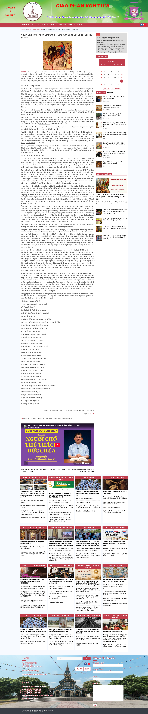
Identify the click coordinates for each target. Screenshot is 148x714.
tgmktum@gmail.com (32, 671)
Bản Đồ (79, 669)
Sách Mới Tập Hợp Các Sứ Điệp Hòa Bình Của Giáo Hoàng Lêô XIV (60, 630)
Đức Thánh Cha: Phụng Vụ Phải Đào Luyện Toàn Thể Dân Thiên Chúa (32, 601)
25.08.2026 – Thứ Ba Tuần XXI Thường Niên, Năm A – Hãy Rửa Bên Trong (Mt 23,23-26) (114, 237)
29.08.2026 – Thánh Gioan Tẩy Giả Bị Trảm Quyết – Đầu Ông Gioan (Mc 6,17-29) (114, 124)
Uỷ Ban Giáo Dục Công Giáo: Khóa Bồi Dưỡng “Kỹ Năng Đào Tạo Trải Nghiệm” (115, 645)
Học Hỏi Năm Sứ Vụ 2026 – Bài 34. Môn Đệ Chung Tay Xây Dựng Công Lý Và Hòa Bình (61, 507)
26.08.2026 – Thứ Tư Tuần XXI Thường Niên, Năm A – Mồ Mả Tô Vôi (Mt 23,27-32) (115, 228)
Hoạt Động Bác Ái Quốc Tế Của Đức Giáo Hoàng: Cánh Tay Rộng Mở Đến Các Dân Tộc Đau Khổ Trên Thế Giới (87, 543)
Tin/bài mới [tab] (101, 92)
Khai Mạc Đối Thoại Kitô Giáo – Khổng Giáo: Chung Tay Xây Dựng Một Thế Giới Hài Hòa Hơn (88, 596)
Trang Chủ (25, 24)
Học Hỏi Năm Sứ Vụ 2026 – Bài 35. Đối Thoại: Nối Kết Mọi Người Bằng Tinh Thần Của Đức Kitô (60, 495)
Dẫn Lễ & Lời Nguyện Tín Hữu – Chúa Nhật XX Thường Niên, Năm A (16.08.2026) (32, 606)
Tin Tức (43, 24)
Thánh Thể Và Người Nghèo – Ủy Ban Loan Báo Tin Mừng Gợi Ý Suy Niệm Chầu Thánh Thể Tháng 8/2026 (87, 608)
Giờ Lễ (87, 669)
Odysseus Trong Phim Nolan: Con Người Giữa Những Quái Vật (115, 599)
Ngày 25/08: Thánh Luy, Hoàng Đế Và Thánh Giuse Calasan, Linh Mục (114, 511)
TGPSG (23, 72)
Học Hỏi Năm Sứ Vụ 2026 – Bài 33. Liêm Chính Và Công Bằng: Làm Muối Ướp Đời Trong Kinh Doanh (60, 519)
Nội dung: (95, 683)
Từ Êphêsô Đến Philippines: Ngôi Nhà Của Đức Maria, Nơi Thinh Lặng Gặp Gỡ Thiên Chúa (114, 593)
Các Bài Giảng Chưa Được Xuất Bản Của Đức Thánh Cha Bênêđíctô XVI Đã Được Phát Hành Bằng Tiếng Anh (61, 643)
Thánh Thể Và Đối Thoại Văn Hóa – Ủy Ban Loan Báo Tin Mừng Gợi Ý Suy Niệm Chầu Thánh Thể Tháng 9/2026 (88, 583)
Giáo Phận (34, 24)
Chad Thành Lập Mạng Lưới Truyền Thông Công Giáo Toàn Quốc (32, 642)
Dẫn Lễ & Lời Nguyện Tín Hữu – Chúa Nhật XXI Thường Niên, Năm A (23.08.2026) (32, 587)
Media (79, 24)
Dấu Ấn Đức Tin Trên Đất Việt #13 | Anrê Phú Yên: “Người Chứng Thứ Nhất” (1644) (115, 586)
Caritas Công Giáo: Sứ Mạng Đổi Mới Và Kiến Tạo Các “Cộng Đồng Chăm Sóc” (88, 549)
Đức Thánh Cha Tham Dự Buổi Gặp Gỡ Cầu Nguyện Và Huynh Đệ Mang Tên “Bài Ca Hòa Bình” (88, 638)
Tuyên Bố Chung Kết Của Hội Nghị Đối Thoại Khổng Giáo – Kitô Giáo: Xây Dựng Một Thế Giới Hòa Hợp (88, 590)
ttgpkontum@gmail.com (40, 674)
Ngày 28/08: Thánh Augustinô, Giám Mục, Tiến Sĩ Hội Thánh (113, 162)
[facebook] (141, 24)
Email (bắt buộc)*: (98, 670)
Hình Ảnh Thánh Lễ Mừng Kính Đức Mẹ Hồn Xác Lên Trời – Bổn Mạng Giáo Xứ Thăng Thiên (33, 553)
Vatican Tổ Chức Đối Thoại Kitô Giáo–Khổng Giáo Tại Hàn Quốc (87, 602)
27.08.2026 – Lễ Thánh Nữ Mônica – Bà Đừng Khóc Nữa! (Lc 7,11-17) (115, 219)
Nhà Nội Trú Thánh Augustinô (84, 499)
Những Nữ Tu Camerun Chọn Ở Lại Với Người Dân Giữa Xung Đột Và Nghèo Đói (88, 506)
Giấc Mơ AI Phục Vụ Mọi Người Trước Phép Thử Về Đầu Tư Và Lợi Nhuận (60, 513)
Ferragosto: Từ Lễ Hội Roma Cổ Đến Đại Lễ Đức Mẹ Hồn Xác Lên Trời (115, 580)
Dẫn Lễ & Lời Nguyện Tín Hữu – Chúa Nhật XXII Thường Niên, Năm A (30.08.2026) (32, 581)
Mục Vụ (71, 24)
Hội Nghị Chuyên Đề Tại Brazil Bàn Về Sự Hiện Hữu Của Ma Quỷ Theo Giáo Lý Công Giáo (114, 153)
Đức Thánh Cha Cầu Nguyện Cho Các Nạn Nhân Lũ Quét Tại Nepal (114, 115)
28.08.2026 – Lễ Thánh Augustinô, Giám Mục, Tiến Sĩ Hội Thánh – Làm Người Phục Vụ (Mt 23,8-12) (115, 211)
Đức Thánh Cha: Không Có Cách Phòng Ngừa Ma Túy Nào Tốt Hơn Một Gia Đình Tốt (115, 134)
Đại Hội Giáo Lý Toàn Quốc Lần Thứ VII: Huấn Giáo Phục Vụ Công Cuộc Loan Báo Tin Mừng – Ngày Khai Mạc (61, 543)
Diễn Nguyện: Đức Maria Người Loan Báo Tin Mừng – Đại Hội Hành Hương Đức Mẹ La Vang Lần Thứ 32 (32, 636)
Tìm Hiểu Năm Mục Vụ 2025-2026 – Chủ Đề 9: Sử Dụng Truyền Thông (60, 501)
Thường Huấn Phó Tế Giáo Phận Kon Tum (32, 518)
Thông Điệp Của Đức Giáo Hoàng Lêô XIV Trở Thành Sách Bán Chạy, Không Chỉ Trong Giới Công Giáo (61, 636)
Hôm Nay (106, 88)
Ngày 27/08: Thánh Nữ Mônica (112, 507)
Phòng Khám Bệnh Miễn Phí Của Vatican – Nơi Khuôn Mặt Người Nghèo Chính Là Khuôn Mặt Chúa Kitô (88, 555)
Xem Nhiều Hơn (116, 88)
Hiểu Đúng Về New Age (56, 602)
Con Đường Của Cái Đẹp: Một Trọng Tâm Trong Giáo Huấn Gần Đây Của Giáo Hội (87, 631)
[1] (22, 179)
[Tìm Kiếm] (124, 25)
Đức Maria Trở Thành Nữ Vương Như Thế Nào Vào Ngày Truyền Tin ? (61, 587)
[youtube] (145, 24)
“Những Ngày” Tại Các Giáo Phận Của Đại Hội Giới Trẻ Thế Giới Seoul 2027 (114, 543)
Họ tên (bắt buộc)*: (98, 663)
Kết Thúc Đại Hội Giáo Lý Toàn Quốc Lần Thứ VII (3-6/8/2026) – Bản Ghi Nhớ (61, 549)
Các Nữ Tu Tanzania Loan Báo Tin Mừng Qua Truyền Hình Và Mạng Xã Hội (87, 493)
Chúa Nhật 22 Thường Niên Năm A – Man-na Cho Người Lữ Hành (114, 106)
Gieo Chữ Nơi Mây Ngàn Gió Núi (85, 511)
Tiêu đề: (95, 677)
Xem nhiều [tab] (111, 92)
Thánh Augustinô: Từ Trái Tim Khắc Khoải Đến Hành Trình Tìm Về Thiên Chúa (115, 144)
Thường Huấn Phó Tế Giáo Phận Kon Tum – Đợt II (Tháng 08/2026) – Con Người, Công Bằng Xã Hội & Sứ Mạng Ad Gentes (32, 494)
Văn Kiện (61, 24)
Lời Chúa (52, 24)
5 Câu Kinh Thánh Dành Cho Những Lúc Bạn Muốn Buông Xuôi (60, 592)
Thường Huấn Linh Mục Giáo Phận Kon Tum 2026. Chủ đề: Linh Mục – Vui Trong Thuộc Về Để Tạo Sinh (32, 512)
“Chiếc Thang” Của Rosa (83, 502)
